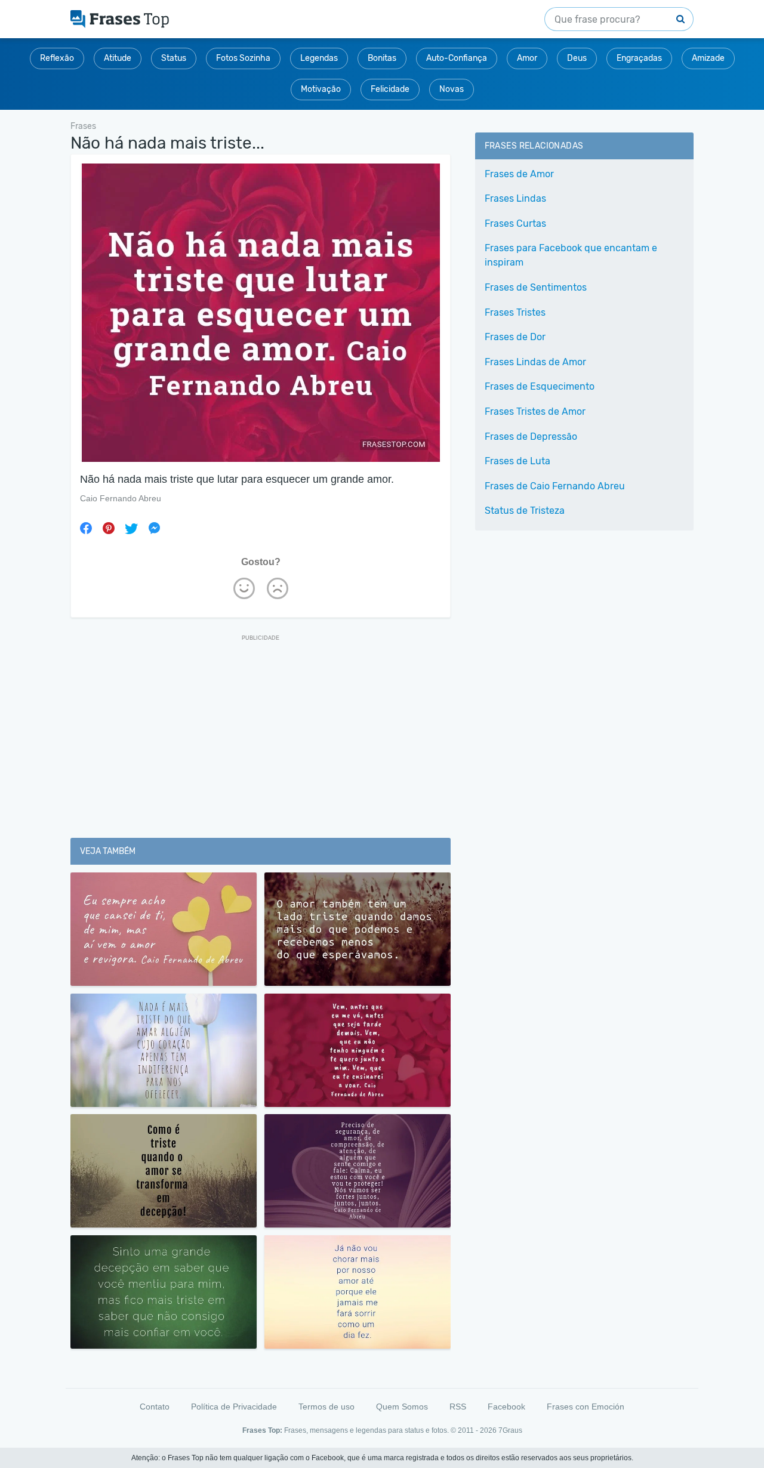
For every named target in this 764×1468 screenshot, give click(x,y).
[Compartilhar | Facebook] (86, 528)
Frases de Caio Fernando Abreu (555, 486)
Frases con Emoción (585, 1406)
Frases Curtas (515, 223)
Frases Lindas (515, 198)
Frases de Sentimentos (536, 287)
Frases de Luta (517, 461)
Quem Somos (402, 1406)
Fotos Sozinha (243, 58)
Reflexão (57, 58)
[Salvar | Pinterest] (109, 528)
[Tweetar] (131, 528)
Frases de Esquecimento (539, 386)
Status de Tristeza (525, 510)
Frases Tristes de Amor (535, 411)
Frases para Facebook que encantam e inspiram (571, 255)
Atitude (117, 58)
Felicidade (390, 89)
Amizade (708, 58)
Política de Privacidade (234, 1406)
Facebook (506, 1406)
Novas (451, 89)
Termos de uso (326, 1406)
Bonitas (382, 58)
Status (173, 58)
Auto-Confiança (456, 58)
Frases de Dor (515, 337)
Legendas (319, 58)
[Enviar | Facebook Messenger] (154, 528)
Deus (577, 58)
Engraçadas (639, 58)
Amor (527, 58)
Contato (155, 1406)
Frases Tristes (515, 312)
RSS (457, 1406)
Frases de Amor (519, 174)
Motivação (321, 89)
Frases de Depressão (531, 436)
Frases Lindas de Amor (535, 362)
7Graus (510, 1430)
